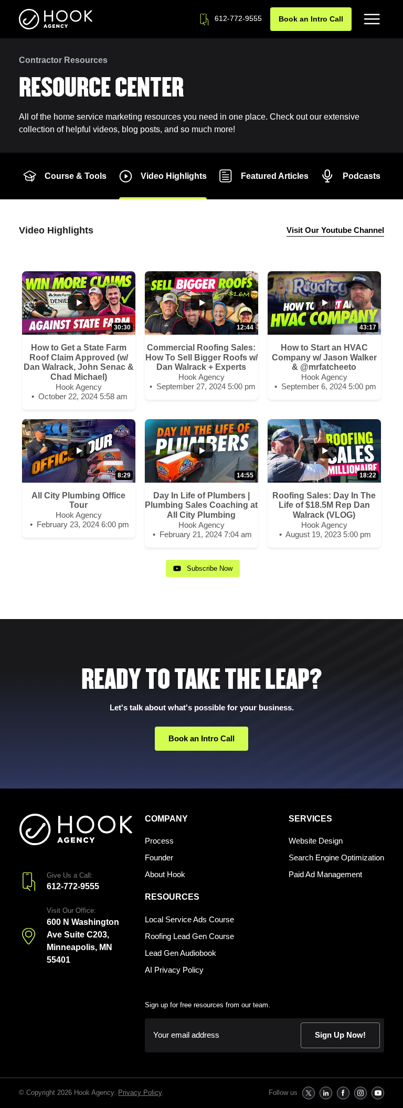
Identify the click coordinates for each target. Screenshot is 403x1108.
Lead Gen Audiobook (180, 953)
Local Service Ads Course (189, 919)
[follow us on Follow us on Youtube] (377, 1093)
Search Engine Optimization (336, 857)
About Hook (165, 874)
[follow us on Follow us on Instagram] (360, 1093)
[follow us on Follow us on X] (308, 1093)
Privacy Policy (140, 1092)
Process (159, 840)
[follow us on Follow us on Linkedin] (325, 1093)
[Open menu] (372, 19)
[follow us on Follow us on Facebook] (342, 1093)
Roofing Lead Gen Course (189, 936)
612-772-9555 (238, 18)
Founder (159, 857)
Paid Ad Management (325, 874)
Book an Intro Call (311, 19)
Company (166, 818)
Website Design (316, 840)
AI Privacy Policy (174, 969)
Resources (172, 896)
